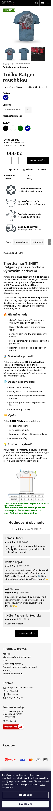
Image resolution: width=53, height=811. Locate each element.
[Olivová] (20, 128)
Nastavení (25, 795)
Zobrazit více (26, 633)
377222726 (12, 691)
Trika (29, 175)
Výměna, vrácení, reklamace (17, 657)
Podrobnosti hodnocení (16, 67)
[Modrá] (28, 128)
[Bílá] (13, 128)
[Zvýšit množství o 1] (21, 160)
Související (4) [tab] (21, 242)
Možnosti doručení (13, 115)
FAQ (5, 660)
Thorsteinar (12, 694)
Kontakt (6, 653)
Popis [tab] (8, 242)
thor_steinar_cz (15, 697)
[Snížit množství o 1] (8, 160)
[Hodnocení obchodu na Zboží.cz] (13, 727)
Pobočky (7, 670)
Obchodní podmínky (13, 663)
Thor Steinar (19, 145)
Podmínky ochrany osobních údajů (20, 667)
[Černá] (5, 128)
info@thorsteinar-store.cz (20, 687)
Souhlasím (25, 804)
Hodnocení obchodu (26, 522)
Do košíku (39, 160)
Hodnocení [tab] (37, 242)
